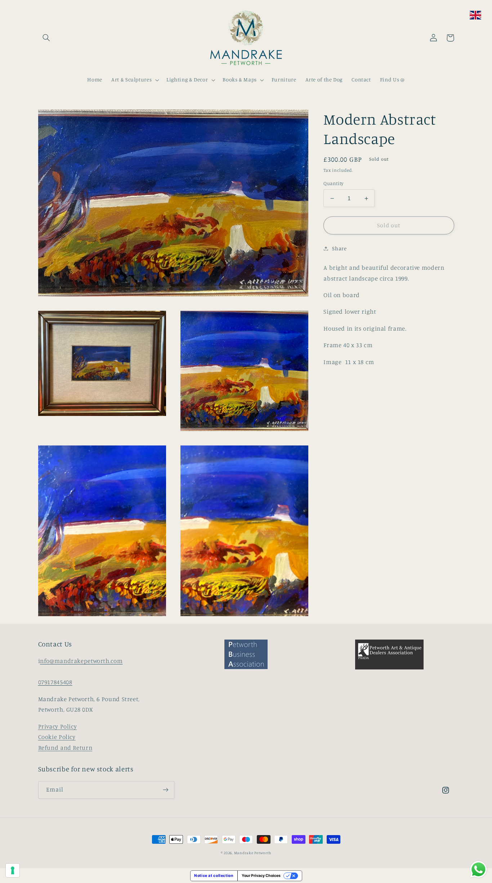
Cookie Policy (57, 736)
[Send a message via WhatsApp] (478, 869)
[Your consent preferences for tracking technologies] (12, 870)
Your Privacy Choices (261, 875)
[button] (46, 38)
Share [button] (339, 248)
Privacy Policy (57, 726)
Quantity (333, 184)
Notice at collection (214, 875)
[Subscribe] (165, 790)
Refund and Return (65, 747)
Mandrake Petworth (253, 853)
